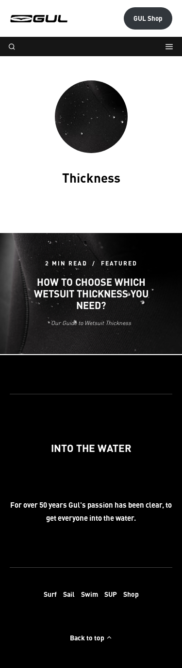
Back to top (88, 637)
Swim (89, 594)
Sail (69, 594)
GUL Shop (148, 18)
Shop (131, 594)
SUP (110, 594)
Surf (50, 594)
